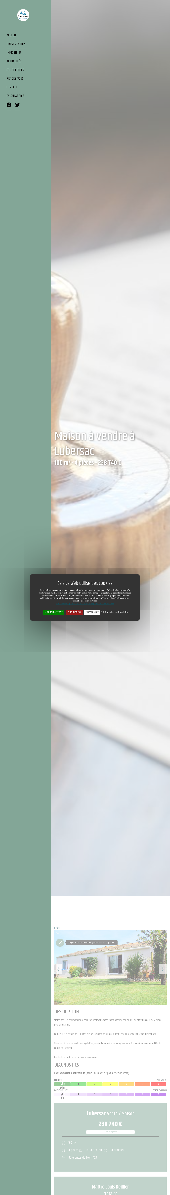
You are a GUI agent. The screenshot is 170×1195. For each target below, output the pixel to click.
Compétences (15, 70)
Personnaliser (92, 612)
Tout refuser (75, 612)
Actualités (14, 61)
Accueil (11, 35)
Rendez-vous (15, 79)
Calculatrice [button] (15, 96)
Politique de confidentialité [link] (114, 612)
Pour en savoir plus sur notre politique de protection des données (85, 603)
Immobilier (14, 53)
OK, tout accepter (54, 612)
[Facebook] (9, 105)
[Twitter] (17, 105)
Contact (12, 87)
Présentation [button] (16, 44)
